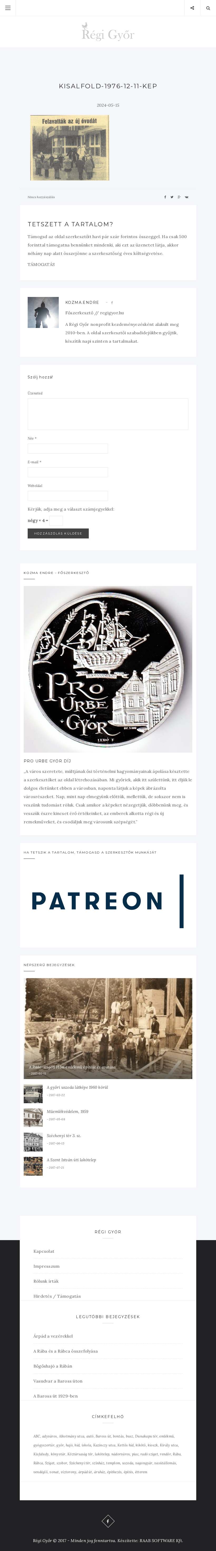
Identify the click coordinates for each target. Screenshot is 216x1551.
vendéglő (40, 1472)
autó (90, 1436)
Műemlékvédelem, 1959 (68, 1111)
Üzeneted (35, 393)
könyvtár (58, 1454)
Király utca (169, 1445)
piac (135, 1454)
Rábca (38, 1463)
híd (77, 1445)
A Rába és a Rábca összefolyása (65, 1351)
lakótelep (102, 1454)
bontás (118, 1436)
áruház (99, 1472)
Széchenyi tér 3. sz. (64, 1135)
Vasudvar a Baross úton (57, 1381)
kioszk (153, 1445)
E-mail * (34, 462)
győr (60, 1445)
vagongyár (144, 1463)
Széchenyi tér (79, 1463)
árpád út (85, 1472)
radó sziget (149, 1454)
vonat (54, 1472)
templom (113, 1463)
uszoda (127, 1463)
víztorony (68, 1472)
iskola (86, 1445)
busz (129, 1436)
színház (98, 1463)
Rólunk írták (45, 1281)
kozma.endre (82, 302)
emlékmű (166, 1436)
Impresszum (46, 1266)
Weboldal (35, 486)
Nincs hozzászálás (41, 197)
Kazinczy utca (104, 1445)
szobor (62, 1463)
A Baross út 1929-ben (55, 1396)
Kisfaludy (41, 1454)
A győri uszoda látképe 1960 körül (77, 1087)
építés (128, 1472)
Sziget (50, 1463)
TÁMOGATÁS (41, 264)
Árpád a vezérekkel (53, 1336)
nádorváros (120, 1454)
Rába (177, 1454)
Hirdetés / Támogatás (57, 1296)
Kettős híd (125, 1445)
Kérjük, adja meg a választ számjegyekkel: (71, 509)
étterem (141, 1472)
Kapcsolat (43, 1251)
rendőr (165, 1454)
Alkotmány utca (71, 1436)
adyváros (49, 1436)
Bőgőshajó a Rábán (52, 1366)
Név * (32, 438)
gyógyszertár (44, 1445)
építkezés (114, 1472)
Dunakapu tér (146, 1436)
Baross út (103, 1436)
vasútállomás (165, 1463)
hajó (69, 1445)
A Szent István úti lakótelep (71, 1159)
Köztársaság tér (80, 1454)
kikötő (141, 1445)
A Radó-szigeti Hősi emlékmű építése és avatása (72, 1067)
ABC (36, 1436)
